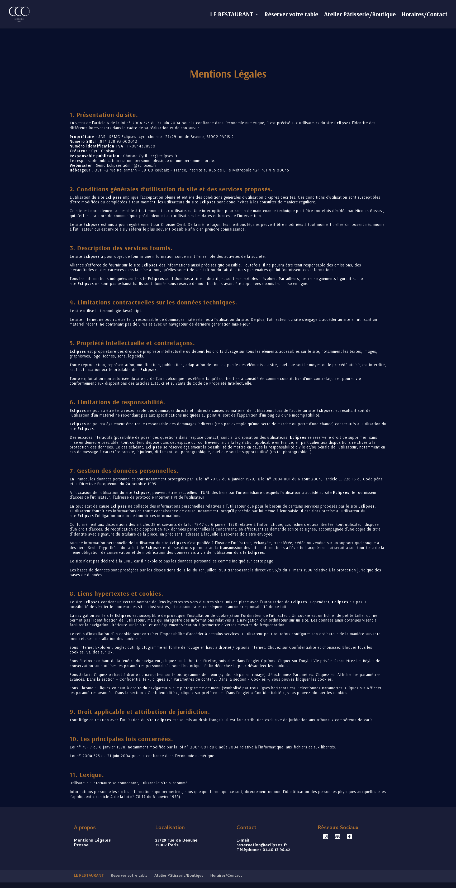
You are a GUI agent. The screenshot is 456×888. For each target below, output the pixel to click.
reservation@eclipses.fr (261, 845)
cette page (263, 561)
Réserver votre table (291, 15)
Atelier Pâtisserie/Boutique (360, 15)
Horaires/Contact (425, 15)
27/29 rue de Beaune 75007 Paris (176, 843)
